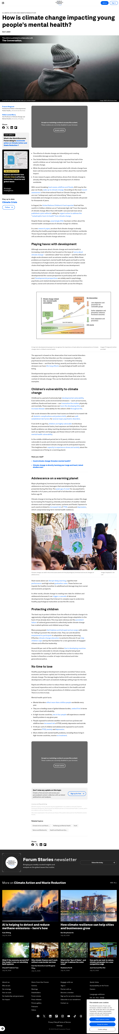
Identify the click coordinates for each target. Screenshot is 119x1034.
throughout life (76, 409)
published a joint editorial (41, 213)
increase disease (37, 409)
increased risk (55, 507)
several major (58, 419)
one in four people (59, 714)
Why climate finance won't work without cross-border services (44, 961)
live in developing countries (75, 648)
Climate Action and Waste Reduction (19, 13)
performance (36, 583)
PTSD (65, 507)
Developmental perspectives (46, 278)
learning (62, 581)
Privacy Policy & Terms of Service (59, 1022)
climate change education (49, 638)
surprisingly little (57, 221)
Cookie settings (102, 1029)
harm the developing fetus (70, 406)
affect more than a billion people (58, 702)
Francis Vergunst (8, 106)
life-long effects (52, 366)
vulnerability (47, 434)
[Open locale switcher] (2, 1028)
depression (81, 507)
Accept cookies (59, 130)
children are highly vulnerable (60, 424)
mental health (36, 434)
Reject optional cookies (102, 1019)
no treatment (62, 735)
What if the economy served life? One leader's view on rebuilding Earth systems (15, 962)
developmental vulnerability (73, 398)
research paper (44, 228)
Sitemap (59, 1026)
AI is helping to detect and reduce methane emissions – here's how (26, 926)
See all (113, 883)
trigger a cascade (59, 596)
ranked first (75, 708)
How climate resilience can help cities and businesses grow (87, 926)
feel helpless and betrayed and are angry (62, 630)
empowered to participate (41, 635)
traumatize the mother (70, 403)
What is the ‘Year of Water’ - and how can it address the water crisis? (73, 962)
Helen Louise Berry (9, 115)
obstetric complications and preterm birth (49, 416)
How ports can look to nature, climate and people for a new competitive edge (102, 962)
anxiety (49, 729)
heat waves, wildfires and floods (60, 187)
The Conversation (11, 40)
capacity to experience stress (58, 447)
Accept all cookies (102, 1024)
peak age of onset (63, 489)
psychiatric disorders (71, 419)
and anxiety (74, 447)
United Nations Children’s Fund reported (58, 205)
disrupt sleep (54, 581)
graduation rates (61, 583)
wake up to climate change (53, 190)
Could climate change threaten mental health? (52, 461)
